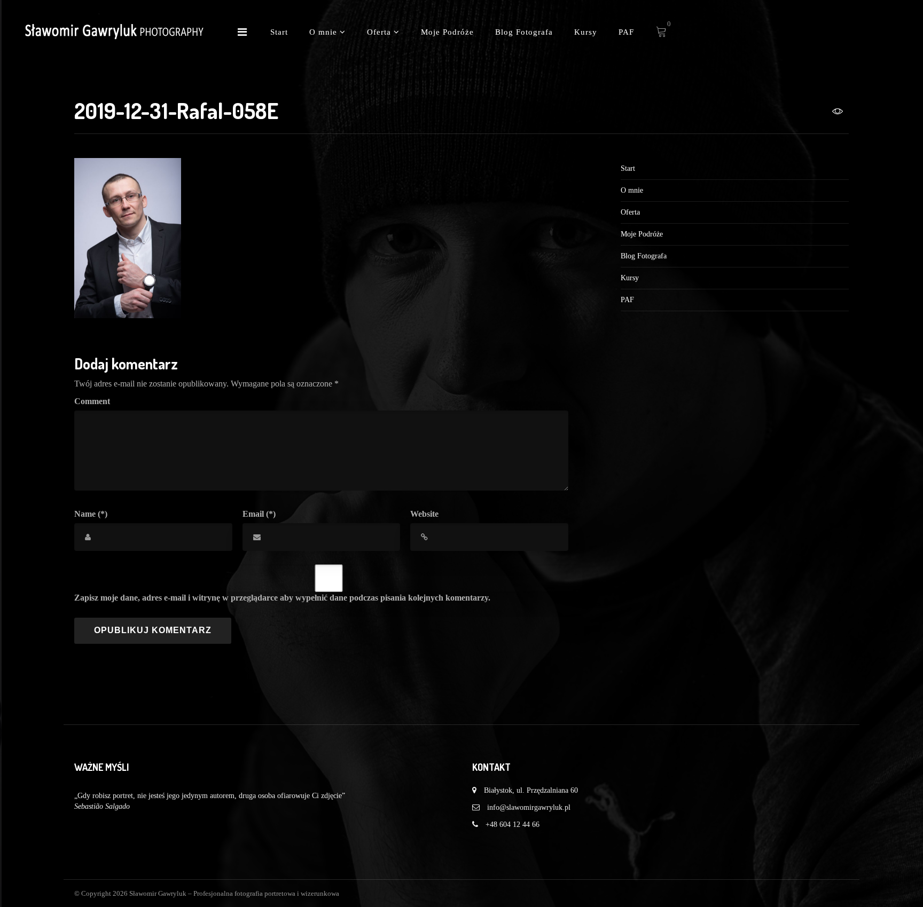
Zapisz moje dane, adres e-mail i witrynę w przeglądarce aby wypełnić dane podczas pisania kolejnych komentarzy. (282, 597)
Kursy (585, 32)
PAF (626, 32)
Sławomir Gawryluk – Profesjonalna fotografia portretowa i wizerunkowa (234, 893)
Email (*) (259, 513)
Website (424, 513)
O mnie (324, 32)
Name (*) (90, 513)
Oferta (380, 32)
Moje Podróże (447, 32)
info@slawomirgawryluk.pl (528, 807)
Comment (92, 401)
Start (279, 32)
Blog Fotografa (524, 32)
